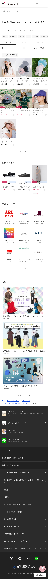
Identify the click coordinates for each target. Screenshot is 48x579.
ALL (3, 31)
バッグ (31, 31)
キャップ (25, 403)
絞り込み (42, 575)
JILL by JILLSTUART (13, 401)
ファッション (12, 31)
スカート (35, 36)
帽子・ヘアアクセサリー (12, 403)
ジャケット (13, 36)
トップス (5, 36)
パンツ (28, 36)
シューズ (23, 31)
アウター (21, 36)
